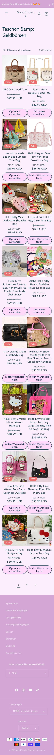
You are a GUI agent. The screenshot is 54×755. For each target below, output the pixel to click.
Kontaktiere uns (13, 653)
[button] (6, 13)
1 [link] (18, 585)
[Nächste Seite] (35, 585)
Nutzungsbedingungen (17, 624)
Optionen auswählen (15, 113)
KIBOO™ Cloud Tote (14, 89)
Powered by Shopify (36, 750)
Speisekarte (12, 603)
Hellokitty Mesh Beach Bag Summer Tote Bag (14, 157)
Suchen (9, 631)
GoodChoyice (22, 750)
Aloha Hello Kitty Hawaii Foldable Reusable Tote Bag (39, 284)
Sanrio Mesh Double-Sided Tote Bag (39, 93)
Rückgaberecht (13, 617)
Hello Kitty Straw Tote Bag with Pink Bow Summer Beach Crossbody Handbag (39, 356)
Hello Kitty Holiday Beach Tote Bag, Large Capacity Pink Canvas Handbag (39, 424)
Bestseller (11, 638)
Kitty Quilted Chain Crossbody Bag (14, 353)
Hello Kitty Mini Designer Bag (14, 551)
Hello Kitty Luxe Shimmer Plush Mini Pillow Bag (39, 489)
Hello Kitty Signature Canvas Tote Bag (39, 551)
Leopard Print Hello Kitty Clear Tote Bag (39, 218)
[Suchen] (39, 13)
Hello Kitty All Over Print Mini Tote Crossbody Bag (39, 157)
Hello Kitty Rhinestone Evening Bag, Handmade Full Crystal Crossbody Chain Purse (14, 287)
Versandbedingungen (17, 610)
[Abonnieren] (44, 673)
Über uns (10, 645)
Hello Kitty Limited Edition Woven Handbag (15, 422)
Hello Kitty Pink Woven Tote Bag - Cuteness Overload (14, 489)
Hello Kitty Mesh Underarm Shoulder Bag (14, 220)
